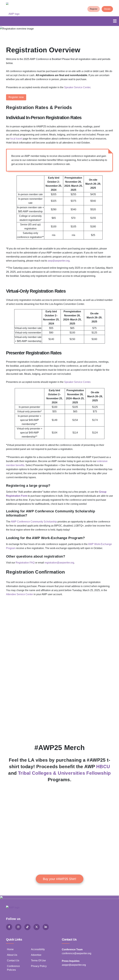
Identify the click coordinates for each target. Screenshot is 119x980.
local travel (16, 138)
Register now (16, 97)
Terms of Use (38, 960)
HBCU (103, 766)
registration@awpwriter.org (59, 562)
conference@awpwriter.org (76, 953)
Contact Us (13, 960)
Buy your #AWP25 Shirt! (59, 879)
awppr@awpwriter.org (74, 965)
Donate (107, 9)
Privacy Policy (39, 966)
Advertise (36, 955)
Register (93, 9)
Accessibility (38, 949)
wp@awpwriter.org (59, 260)
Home (10, 949)
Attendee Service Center (19, 594)
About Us (12, 955)
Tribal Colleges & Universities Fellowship (64, 773)
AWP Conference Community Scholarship (34, 521)
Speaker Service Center (77, 87)
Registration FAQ (25, 562)
